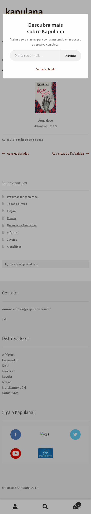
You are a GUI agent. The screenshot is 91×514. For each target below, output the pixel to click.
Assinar (70, 56)
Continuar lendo (45, 69)
